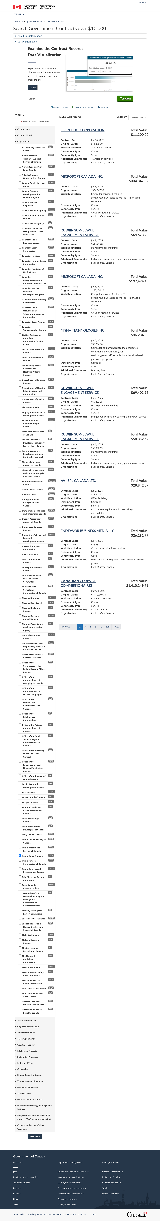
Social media (18, 1214)
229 (109, 627)
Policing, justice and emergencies (72, 1188)
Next (117, 627)
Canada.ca (18, 21)
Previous (66, 627)
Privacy (93, 1214)
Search (127, 98)
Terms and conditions (76, 1214)
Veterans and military (111, 1182)
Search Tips (104, 107)
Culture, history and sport (69, 1182)
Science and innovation (112, 1171)
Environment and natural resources (73, 1171)
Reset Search (35, 1136)
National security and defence (71, 1177)
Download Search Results (83, 107)
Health (16, 1199)
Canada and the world (67, 1199)
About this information (29, 35)
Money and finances (67, 1204)
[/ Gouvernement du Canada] (34, 7)
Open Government (34, 21)
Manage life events (110, 1193)
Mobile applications (36, 1214)
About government (110, 1162)
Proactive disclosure (54, 21)
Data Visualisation (27, 41)
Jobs (15, 1171)
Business (17, 1188)
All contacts (18, 1162)
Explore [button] (33, 88)
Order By (121, 116)
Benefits (16, 1193)
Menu (17, 14)
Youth (105, 1188)
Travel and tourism (21, 1182)
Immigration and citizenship (25, 1177)
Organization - (36, 121)
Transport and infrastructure (71, 1193)
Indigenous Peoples (111, 1177)
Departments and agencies (70, 1162)
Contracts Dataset (60, 107)
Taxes (15, 1204)
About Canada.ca (55, 1214)
